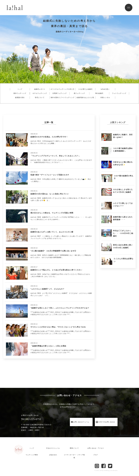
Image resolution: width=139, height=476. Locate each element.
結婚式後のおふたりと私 (85, 97)
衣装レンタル (105, 97)
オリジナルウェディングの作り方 (62, 89)
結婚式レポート (39, 89)
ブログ (95, 455)
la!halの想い (105, 89)
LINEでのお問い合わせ (106, 422)
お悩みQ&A (53, 455)
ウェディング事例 (32, 455)
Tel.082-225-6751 (31, 419)
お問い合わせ (81, 422)
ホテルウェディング (40, 93)
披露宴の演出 (20, 97)
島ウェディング (79, 93)
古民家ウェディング (59, 93)
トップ (19, 89)
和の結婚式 (99, 93)
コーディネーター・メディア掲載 (74, 456)
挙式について (39, 97)
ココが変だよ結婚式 (85, 89)
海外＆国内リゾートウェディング (62, 97)
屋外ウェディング (19, 93)
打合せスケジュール (53, 448)
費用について (74, 448)
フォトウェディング (119, 93)
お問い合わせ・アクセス (95, 448)
